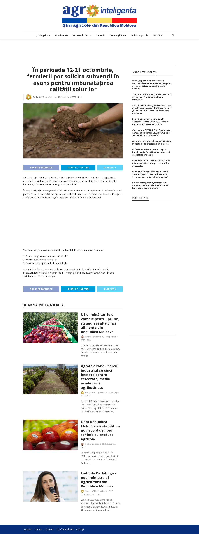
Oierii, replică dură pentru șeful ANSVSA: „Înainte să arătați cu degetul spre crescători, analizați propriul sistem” (151, 84)
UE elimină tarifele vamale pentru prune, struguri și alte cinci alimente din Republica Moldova (100, 323)
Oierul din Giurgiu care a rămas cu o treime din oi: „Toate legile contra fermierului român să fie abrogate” (150, 174)
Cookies (50, 529)
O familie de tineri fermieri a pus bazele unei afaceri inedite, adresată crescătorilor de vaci (151, 152)
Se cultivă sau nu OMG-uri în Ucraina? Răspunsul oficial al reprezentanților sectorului (151, 163)
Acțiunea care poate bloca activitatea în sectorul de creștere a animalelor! (151, 142)
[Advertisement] (99, 49)
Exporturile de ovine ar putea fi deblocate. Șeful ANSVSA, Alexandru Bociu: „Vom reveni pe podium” (150, 122)
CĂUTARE (158, 35)
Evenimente (61, 35)
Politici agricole (139, 35)
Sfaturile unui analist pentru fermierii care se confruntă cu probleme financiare (151, 97)
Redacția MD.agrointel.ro (44, 97)
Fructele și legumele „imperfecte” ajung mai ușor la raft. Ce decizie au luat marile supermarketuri (150, 185)
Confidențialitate (65, 529)
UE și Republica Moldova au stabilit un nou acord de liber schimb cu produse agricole (100, 430)
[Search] (173, 35)
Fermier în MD (80, 35)
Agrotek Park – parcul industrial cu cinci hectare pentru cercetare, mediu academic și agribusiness (99, 377)
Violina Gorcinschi (93, 336)
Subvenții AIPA (118, 35)
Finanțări (100, 35)
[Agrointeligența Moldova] (99, 15)
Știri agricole (43, 35)
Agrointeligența (144, 72)
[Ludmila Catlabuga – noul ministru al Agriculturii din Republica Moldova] (50, 486)
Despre (27, 529)
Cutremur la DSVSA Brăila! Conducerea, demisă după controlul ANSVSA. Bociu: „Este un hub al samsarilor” (151, 133)
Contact (38, 529)
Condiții (80, 529)
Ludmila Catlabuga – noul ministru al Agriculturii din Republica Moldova (99, 479)
